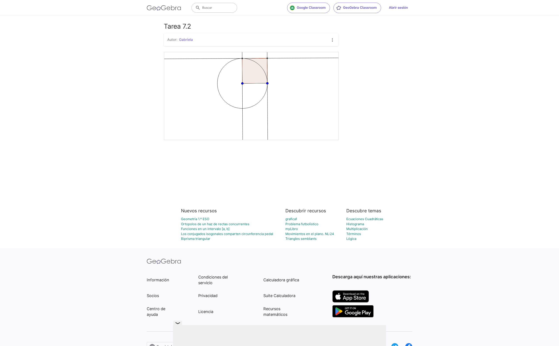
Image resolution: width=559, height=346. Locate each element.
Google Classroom (311, 7)
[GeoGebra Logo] (164, 7)
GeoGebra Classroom (360, 7)
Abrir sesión (398, 7)
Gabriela (186, 39)
